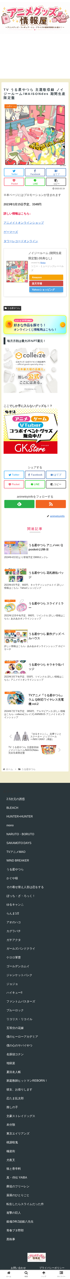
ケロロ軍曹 (13, 957)
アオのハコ (13, 922)
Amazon (37, 277)
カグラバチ (13, 931)
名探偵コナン (15, 1054)
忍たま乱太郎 (15, 1098)
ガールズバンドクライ (20, 948)
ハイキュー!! (14, 992)
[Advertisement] (35, 60)
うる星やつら (13, 308)
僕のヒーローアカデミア (22, 1036)
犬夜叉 (10, 1160)
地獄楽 (10, 1063)
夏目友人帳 (13, 1072)
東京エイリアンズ (17, 1133)
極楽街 (10, 1151)
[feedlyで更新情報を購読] (19, 504)
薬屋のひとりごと (17, 1195)
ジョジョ (12, 983)
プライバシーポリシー (51, 1267)
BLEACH (12, 807)
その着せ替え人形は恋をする (25, 887)
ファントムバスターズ (20, 1001)
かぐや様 (12, 878)
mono (10, 825)
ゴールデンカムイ (17, 966)
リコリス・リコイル (19, 1019)
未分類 (10, 1124)
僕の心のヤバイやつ (19, 1045)
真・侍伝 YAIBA (16, 1177)
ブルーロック (15, 1010)
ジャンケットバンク (19, 975)
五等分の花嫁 (15, 1027)
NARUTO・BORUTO (20, 834)
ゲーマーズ (11, 231)
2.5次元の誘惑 (15, 799)
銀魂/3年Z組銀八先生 (20, 1221)
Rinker (43, 263)
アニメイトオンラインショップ (24, 222)
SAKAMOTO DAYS (18, 843)
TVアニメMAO (15, 851)
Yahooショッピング (43, 289)
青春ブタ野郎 (15, 1230)
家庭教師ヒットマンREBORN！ (27, 1080)
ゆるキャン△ (15, 904)
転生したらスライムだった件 (25, 1204)
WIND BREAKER (17, 860)
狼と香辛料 (13, 1168)
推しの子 (12, 1107)
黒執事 (10, 1239)
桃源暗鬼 (12, 1142)
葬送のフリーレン (17, 1186)
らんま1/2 (12, 913)
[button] (63, 679)
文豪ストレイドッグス (20, 1116)
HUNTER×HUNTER (19, 816)
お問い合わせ (18, 1267)
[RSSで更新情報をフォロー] (51, 504)
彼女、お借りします (19, 1089)
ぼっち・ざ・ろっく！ (20, 895)
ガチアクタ (13, 939)
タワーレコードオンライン (21, 241)
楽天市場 (37, 283)
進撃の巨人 (13, 1212)
